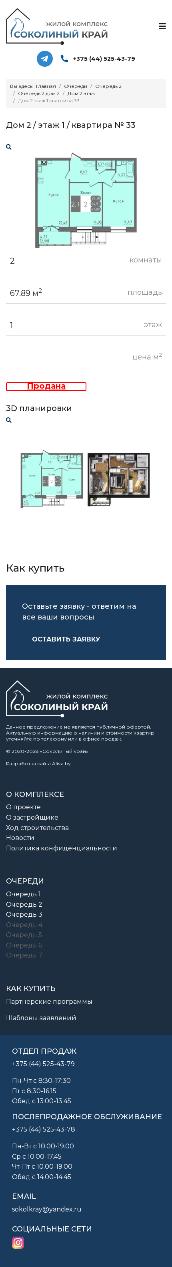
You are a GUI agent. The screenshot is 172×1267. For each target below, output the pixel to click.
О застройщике (32, 817)
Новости (20, 838)
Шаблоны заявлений (41, 1018)
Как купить (31, 988)
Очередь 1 (23, 894)
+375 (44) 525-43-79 (104, 58)
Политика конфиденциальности (61, 848)
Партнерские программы (49, 1001)
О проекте (23, 807)
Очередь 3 (24, 914)
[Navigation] (162, 26)
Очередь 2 (24, 904)
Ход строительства (37, 828)
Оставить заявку (66, 639)
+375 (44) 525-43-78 (43, 1129)
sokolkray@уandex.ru (47, 1209)
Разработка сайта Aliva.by (38, 764)
